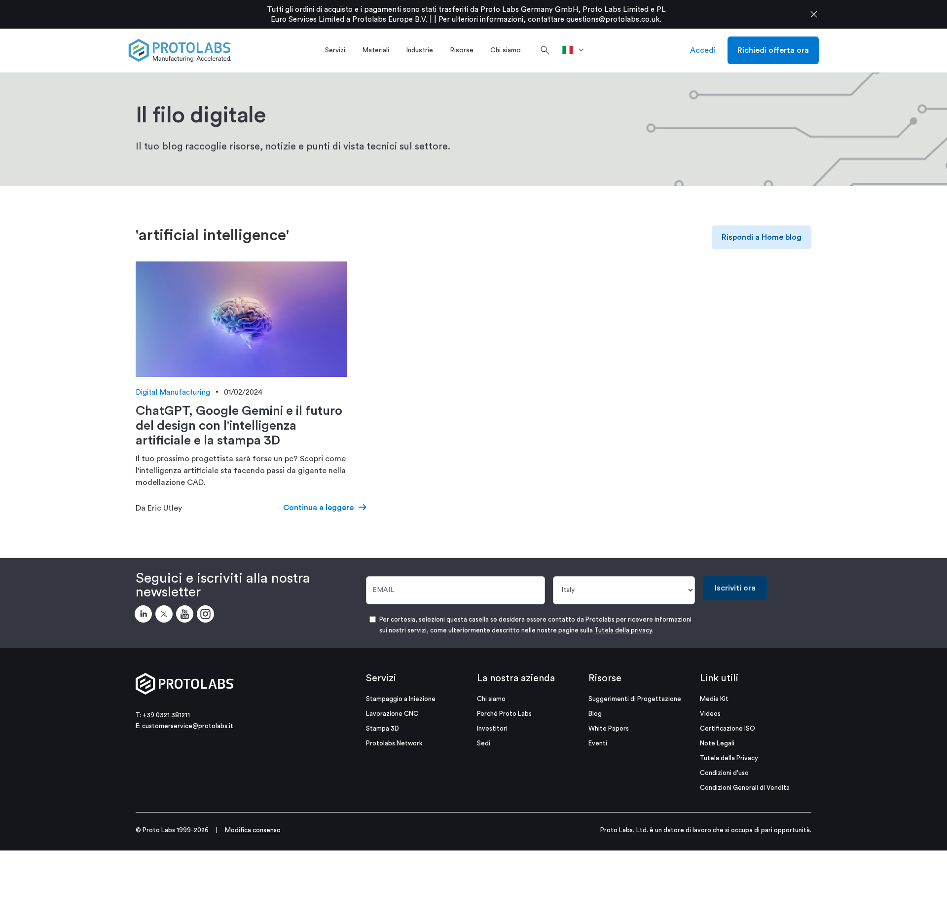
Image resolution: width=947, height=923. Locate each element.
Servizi (381, 678)
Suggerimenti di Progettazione (634, 699)
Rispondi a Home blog (761, 237)
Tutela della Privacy (729, 758)
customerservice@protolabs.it (187, 726)
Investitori (492, 728)
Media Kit (714, 699)
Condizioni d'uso (724, 773)
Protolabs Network (394, 743)
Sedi (483, 743)
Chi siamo (491, 699)
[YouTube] (186, 615)
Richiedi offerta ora (773, 50)
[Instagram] (207, 615)
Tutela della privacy (623, 630)
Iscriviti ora (735, 588)
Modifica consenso (253, 830)
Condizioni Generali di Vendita (745, 787)
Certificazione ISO (727, 728)
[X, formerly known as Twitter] (165, 615)
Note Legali (717, 743)
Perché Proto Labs (504, 713)
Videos (710, 713)
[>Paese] (576, 50)
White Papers (608, 728)
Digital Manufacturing (173, 392)
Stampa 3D (382, 728)
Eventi (597, 743)
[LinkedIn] (145, 615)
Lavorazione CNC (392, 713)
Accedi (703, 50)
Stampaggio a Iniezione (401, 699)
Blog (595, 713)
